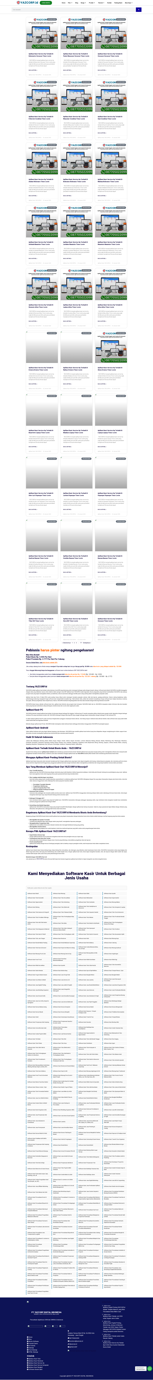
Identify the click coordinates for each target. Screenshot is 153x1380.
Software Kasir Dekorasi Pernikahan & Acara (88, 1109)
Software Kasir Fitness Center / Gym (37, 1087)
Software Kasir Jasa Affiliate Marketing (38, 1186)
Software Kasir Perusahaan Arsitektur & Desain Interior (114, 1251)
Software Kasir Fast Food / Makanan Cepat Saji (87, 1065)
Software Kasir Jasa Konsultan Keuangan (63, 996)
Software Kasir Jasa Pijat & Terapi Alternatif (113, 1121)
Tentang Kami (118, 3)
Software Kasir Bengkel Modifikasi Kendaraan (113, 1098)
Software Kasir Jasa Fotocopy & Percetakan (112, 979)
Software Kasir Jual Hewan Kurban (62, 1034)
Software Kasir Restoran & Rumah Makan (63, 1066)
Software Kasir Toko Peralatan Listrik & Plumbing (114, 1156)
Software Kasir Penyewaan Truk (86, 1162)
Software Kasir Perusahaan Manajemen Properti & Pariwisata (88, 1215)
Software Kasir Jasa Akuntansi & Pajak (88, 996)
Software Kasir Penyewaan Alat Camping (38, 1022)
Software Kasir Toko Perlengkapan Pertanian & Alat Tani (62, 1060)
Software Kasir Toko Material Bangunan (88, 1157)
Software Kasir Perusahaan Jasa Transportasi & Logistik (36, 1233)
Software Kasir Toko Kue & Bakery (37, 1071)
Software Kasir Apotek (59, 965)
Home (63, 3)
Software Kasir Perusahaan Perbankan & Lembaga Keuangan (114, 1256)
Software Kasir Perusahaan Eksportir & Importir (38, 1204)
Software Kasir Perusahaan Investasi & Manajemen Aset (88, 1262)
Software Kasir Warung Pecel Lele (37, 953)
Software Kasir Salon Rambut (35, 970)
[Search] (138, 9)
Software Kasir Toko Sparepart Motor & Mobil (114, 1092)
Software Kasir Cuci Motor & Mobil (37, 980)
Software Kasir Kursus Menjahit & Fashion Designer (89, 1133)
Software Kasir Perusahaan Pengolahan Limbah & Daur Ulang (114, 1245)
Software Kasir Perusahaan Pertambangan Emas (35, 1245)
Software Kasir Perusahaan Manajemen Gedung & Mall (88, 1256)
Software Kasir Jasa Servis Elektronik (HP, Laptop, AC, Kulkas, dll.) (88, 1121)
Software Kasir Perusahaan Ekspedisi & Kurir (63, 1233)
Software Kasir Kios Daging (111, 1039)
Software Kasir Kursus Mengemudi (113, 1007)
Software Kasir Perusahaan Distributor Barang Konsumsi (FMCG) (114, 1192)
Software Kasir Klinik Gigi (110, 959)
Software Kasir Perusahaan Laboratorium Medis (38, 1227)
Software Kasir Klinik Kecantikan (36, 965)
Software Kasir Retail (33, 893)
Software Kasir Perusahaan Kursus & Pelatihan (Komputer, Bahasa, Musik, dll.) (63, 1280)
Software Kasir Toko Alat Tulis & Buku (88, 1054)
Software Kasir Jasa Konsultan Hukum (63, 1127)
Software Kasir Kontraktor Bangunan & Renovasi (38, 1156)
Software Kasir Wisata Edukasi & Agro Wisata (114, 1145)
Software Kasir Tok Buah (34, 1039)
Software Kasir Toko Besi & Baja (36, 1162)
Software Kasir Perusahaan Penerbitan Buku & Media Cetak (38, 1274)
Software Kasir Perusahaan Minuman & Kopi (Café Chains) (63, 1209)
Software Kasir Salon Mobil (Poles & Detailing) (62, 1098)
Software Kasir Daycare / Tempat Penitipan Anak (87, 1011)
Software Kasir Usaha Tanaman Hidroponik (112, 1174)
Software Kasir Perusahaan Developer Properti (88, 1251)
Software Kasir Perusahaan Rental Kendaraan (113, 1227)
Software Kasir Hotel (33, 1017)
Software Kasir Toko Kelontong (61, 902)
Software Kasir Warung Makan (112, 902)
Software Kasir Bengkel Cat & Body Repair (87, 1092)
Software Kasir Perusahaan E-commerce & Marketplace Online (38, 1239)
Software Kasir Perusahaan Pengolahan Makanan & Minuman (38, 1215)
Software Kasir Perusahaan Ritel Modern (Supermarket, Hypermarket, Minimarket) (89, 1198)
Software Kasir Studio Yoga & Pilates (62, 1087)
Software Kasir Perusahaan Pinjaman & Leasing (38, 1268)
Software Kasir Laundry (59, 1121)
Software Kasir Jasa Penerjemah (36, 1127)
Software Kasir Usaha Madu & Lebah (62, 1174)
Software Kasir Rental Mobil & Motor (87, 1098)
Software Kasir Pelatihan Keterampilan (114, 1012)
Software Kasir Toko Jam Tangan (36, 938)
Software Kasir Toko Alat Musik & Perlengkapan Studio (61, 1054)
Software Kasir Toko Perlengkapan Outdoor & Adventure (37, 1054)
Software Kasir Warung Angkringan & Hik (89, 1071)
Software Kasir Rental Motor (60, 1145)
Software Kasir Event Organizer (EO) (37, 1109)
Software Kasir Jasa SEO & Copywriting (114, 1180)
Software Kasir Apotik (109, 893)
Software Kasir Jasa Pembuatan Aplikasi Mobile (89, 1186)
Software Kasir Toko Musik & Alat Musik (88, 923)
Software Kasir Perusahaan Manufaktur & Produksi (89, 1204)
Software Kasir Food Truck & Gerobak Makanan (38, 1076)
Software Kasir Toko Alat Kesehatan (87, 1087)
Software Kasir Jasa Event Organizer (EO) (115, 985)
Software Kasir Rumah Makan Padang (37, 942)
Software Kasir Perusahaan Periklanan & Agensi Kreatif (89, 1274)
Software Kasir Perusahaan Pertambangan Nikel (60, 1245)
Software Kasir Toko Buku (60, 923)
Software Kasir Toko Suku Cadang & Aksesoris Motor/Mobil (62, 929)
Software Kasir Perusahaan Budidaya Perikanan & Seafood (88, 1286)
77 (81, 643)
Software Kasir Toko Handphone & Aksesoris (87, 907)
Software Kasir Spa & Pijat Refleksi (87, 970)
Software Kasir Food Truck (35, 959)
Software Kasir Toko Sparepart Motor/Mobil (86, 929)
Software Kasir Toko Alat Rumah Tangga (88, 1039)
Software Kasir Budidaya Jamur (86, 1174)
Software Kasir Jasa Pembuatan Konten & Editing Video (114, 1103)
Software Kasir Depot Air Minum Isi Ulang (64, 947)
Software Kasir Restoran (59, 938)
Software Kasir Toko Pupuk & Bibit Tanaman (62, 1168)
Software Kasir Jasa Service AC (61, 980)
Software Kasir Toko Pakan (35, 1043)
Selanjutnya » (87, 643)
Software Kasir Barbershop (60, 970)
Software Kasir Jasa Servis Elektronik (63, 1002)
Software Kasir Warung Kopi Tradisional (114, 1071)
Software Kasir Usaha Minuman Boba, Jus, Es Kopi (88, 947)
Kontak (109, 3)
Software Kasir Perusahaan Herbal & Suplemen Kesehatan (113, 1221)
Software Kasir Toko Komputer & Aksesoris (87, 1048)
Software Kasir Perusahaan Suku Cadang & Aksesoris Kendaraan (89, 1233)
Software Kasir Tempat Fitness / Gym (113, 970)
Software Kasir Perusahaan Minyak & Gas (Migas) (89, 1239)
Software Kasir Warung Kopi (111, 938)
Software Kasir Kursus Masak (35, 1012)
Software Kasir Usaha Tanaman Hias (113, 1028)
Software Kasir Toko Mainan (85, 917)
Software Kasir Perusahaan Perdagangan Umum (64, 1204)
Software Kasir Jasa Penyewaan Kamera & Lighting (89, 1115)
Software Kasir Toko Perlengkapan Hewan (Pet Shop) (113, 923)
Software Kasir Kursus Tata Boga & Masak (62, 1133)
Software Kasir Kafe (83, 938)
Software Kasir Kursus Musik (86, 1007)
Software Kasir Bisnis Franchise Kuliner (38, 1082)
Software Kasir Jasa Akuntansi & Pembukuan (36, 1121)
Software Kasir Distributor (85, 1043)
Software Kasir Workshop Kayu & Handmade (61, 1192)
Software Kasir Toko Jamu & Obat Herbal (114, 1087)
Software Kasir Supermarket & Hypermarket (86, 1033)
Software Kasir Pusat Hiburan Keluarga (38, 1151)
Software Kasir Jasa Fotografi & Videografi (61, 990)
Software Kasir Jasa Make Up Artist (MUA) (62, 1092)
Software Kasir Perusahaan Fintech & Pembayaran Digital (37, 1262)
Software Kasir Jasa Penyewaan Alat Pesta (37, 1115)
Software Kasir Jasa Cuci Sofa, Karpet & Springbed (38, 1001)
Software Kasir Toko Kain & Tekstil (37, 934)
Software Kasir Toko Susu (60, 1043)
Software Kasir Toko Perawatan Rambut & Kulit (38, 1092)
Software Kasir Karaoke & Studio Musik (114, 1151)
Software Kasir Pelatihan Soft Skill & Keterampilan (37, 1139)
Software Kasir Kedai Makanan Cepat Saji (64, 942)
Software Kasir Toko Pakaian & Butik (62, 912)
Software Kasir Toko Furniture (112, 929)
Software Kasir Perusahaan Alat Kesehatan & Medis (61, 1221)
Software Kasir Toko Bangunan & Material (38, 929)
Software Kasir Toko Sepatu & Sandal (88, 912)
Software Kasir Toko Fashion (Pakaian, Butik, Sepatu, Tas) (114, 1048)
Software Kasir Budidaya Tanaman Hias (88, 1168)
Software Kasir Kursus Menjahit (61, 1012)
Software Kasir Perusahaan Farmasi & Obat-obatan (37, 1221)
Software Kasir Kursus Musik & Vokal (37, 1133)
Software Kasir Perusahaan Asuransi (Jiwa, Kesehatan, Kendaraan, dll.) (62, 1262)
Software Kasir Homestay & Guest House (89, 1139)
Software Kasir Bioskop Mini (111, 1022)
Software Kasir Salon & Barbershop (113, 1082)
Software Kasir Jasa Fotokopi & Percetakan (61, 1103)
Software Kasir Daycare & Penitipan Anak (115, 1133)
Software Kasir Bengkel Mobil (112, 974)
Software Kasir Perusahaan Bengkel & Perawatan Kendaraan (114, 1233)
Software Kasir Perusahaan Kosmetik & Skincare (88, 1221)
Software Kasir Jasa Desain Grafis (36, 996)
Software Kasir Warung (59, 893)
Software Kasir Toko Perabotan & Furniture (36, 1060)
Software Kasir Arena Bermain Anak (37, 1028)
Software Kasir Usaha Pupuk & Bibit (37, 1034)
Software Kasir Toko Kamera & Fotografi (38, 912)
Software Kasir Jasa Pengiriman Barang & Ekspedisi (114, 995)
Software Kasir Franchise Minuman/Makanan (59, 959)
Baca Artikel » (33, 70)
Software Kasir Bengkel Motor (86, 974)
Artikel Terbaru (107, 1302)
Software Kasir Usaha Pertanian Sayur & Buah (114, 1168)
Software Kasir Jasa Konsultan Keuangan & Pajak (114, 1115)
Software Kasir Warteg (33, 907)
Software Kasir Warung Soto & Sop (62, 953)
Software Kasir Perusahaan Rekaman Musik (88, 1268)
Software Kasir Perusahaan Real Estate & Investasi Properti (38, 1256)
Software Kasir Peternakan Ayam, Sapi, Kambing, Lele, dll (38, 1174)
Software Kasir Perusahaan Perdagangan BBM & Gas (89, 1245)
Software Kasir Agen (109, 1043)
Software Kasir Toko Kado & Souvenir (88, 934)
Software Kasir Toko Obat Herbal (87, 965)
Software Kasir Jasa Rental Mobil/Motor (88, 985)
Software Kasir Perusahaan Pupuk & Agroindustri (113, 1286)
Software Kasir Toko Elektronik (61, 907)
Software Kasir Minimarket (85, 898)
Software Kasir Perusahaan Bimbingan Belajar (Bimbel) (114, 1274)
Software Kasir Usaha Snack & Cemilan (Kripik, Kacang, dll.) (63, 1082)
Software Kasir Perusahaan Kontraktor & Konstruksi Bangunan (63, 1251)
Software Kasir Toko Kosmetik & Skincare (112, 965)
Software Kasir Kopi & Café (60, 1071)
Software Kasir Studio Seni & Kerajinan (114, 1186)
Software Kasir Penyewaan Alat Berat (63, 1162)
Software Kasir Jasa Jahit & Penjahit (62, 985)
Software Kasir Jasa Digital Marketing (88, 1180)
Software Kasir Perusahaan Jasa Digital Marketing (63, 1239)
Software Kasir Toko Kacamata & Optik (114, 934)
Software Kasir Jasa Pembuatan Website (114, 990)
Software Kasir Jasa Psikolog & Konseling (86, 1127)
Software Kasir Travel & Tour (86, 1017)
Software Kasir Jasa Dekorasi (86, 990)
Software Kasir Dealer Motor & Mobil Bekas (37, 1103)
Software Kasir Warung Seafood (112, 947)
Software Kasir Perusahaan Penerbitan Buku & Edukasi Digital (88, 1280)
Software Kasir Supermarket (111, 898)
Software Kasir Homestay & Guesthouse (63, 1017)
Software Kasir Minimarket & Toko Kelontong (113, 1033)
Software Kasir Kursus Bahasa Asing (37, 1007)
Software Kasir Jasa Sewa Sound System (64, 1115)
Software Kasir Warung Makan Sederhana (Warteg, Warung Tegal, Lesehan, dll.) (38, 1065)
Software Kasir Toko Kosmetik (35, 898)
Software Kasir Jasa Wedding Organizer (38, 990)
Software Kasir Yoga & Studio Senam (37, 974)
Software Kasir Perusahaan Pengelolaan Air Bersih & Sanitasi (38, 1251)
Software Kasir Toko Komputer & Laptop (114, 907)
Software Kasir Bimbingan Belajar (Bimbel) (112, 1001)
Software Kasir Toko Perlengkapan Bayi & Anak (63, 917)
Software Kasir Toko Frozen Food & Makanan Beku (113, 1076)
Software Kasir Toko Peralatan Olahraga (38, 917)
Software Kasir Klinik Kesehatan (86, 959)
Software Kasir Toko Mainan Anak (113, 1054)
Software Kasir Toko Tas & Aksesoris (114, 912)
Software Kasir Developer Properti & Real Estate (113, 1162)
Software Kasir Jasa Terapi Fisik (61, 974)
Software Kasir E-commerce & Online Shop (63, 1180)
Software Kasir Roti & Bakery (86, 942)
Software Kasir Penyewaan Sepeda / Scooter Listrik (62, 1022)
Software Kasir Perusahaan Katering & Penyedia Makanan (38, 1209)
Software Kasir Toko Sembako (86, 902)
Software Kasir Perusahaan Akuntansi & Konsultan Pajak (114, 1262)
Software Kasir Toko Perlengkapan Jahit (63, 934)
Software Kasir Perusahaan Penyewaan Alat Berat (63, 1256)
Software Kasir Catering (110, 942)
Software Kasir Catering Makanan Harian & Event (114, 1065)
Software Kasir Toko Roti (59, 1039)
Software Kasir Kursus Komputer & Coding (113, 1127)
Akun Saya (128, 3)
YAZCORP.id (40, 859)
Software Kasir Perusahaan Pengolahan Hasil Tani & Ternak (38, 1292)
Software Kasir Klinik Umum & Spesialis (88, 1082)
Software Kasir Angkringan (111, 953)
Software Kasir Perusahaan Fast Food (88, 1209)
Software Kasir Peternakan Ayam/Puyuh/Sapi (60, 1028)
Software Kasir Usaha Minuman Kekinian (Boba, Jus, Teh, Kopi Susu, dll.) (88, 1076)
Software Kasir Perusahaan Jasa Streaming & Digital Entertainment (112, 1268)
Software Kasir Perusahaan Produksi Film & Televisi (64, 1268)
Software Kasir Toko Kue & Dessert (37, 947)
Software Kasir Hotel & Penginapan (62, 1139)
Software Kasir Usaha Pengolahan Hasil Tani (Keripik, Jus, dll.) (38, 1180)
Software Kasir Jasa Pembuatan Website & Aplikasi (89, 1103)
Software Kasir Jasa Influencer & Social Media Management (63, 1186)
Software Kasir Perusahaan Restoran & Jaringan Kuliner (114, 1204)
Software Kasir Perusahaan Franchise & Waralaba (114, 1198)
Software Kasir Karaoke (84, 1022)
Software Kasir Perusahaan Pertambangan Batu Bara (111, 1239)
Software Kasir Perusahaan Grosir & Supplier (37, 1198)
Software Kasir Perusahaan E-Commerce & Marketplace (64, 1198)
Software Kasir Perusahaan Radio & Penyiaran (62, 1274)
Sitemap (29, 1334)
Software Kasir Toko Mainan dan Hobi (37, 1192)
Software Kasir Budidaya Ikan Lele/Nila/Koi (86, 1028)
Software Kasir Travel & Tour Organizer (114, 1139)
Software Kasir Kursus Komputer (61, 1007)
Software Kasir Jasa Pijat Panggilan (87, 1002)
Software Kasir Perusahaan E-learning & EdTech (114, 1280)
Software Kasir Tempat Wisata (112, 1017)
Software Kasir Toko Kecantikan (61, 898)
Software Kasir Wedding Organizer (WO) (63, 1109)
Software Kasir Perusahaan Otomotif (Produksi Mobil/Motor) (88, 1227)
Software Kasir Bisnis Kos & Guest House (38, 1168)
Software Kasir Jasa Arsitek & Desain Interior (63, 1156)
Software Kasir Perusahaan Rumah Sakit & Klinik (114, 1215)
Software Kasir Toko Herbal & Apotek (114, 1060)
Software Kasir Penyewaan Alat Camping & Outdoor (38, 1145)
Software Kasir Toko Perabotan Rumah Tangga (114, 917)
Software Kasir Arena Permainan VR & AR (64, 1151)
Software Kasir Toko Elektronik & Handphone (61, 1048)
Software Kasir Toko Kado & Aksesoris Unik (88, 1060)
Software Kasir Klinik (83, 893)
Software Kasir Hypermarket (35, 902)
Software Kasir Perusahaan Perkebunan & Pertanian (38, 1286)
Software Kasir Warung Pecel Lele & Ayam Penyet (62, 1076)
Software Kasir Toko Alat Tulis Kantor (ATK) (37, 923)
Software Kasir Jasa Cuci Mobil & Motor (38, 1098)
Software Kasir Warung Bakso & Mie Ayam (87, 953)
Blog (76, 3)
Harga (82, 3)
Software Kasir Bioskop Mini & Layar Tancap (87, 1150)
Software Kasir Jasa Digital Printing (37, 985)
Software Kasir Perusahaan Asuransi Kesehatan (62, 1227)
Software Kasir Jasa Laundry (85, 980)
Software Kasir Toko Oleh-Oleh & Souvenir (36, 1048)
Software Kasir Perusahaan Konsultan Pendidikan (37, 1280)
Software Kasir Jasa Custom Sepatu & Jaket (88, 1192)
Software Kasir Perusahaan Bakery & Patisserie (113, 1209)
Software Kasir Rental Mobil (85, 1145)
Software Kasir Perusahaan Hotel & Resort (62, 1215)
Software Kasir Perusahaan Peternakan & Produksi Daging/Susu (64, 1286)
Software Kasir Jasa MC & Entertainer (114, 1109)
